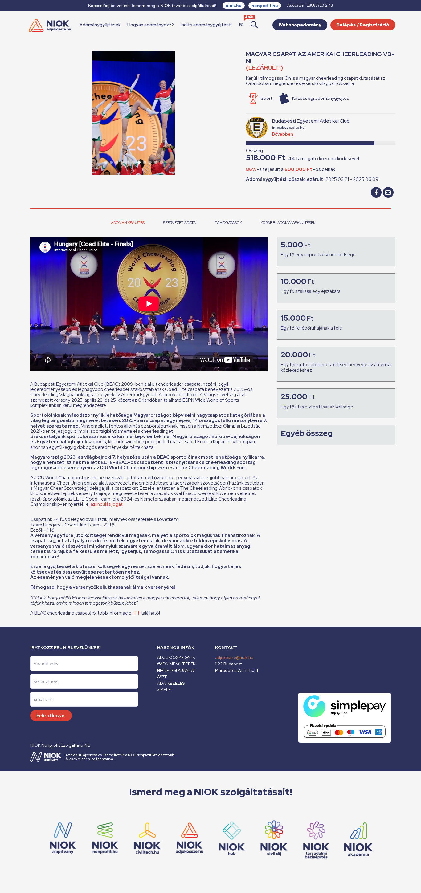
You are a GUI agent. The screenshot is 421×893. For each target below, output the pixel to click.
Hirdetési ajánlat (176, 670)
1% (241, 24)
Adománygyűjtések (100, 24)
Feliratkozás (51, 715)
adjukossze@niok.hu (234, 657)
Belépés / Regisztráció (363, 25)
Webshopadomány (300, 25)
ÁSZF (162, 677)
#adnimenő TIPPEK (176, 664)
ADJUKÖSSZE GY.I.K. (176, 657)
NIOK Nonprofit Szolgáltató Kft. (60, 745)
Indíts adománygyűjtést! (206, 24)
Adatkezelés (171, 683)
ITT (136, 613)
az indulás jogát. (107, 504)
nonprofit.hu (264, 5)
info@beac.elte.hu (288, 127)
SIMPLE (164, 689)
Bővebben (282, 134)
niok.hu (234, 5)
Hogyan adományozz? (150, 24)
